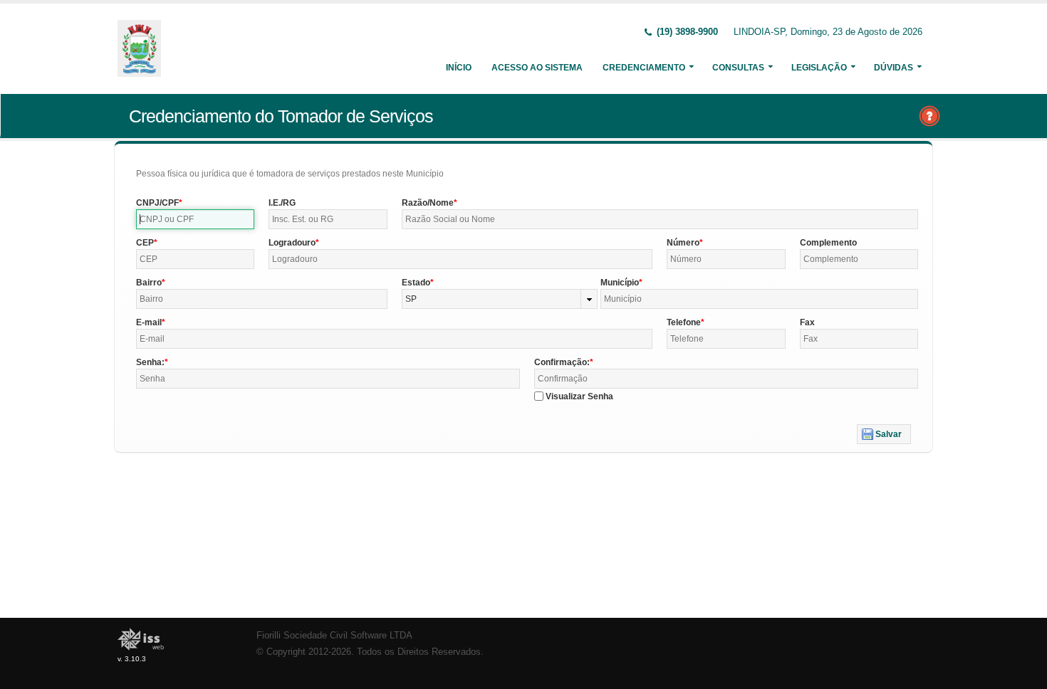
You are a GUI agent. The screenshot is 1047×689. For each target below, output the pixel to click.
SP (411, 299)
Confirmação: (562, 362)
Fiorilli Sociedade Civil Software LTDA (334, 636)
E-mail (149, 322)
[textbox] (195, 219)
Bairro (149, 283)
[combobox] (500, 299)
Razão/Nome (428, 203)
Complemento (828, 243)
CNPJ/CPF (157, 203)
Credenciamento (644, 68)
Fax (807, 322)
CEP (145, 243)
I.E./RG (282, 203)
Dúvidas (893, 68)
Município (619, 283)
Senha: (150, 362)
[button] (884, 434)
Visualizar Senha (579, 396)
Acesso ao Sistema (537, 68)
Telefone (684, 322)
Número (683, 243)
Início (459, 68)
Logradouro (292, 243)
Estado (416, 283)
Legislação (819, 68)
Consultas (738, 68)
